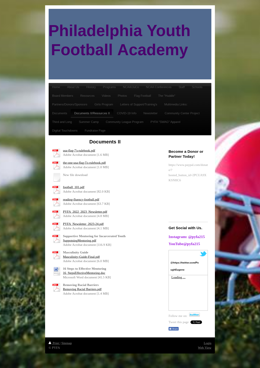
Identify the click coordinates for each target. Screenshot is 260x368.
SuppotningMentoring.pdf (79, 240)
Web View (204, 347)
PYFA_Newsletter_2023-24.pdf (83, 224)
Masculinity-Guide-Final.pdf (81, 257)
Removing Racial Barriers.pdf (82, 289)
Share (175, 329)
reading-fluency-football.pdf (81, 199)
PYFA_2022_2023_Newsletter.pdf (85, 211)
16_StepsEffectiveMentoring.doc (84, 273)
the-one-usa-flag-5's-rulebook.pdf (84, 162)
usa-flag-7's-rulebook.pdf (79, 150)
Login (207, 343)
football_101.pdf (73, 187)
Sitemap (66, 343)
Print (56, 343)
